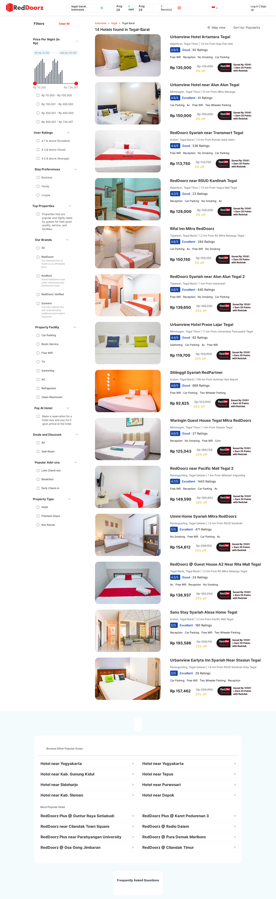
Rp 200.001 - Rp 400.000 (57, 113)
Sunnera (46, 303)
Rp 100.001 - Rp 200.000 (57, 104)
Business (46, 177)
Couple (45, 195)
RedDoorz (47, 256)
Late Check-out (50, 470)
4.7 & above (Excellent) (55, 140)
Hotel (44, 507)
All (42, 247)
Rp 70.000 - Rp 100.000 (56, 95)
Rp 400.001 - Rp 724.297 (57, 121)
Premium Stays (50, 515)
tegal (114, 23)
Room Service (49, 344)
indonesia (100, 23)
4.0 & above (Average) (55, 158)
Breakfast (47, 479)
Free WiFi (47, 352)
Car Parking (48, 335)
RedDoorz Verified (52, 294)
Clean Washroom (51, 397)
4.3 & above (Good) (53, 149)
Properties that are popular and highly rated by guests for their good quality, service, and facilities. (57, 221)
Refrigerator (48, 388)
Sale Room (47, 451)
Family (45, 186)
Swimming (47, 370)
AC (43, 379)
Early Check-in (50, 488)
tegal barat (128, 23)
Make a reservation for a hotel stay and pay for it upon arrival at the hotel (57, 420)
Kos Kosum (48, 524)
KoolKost (46, 275)
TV (43, 361)
